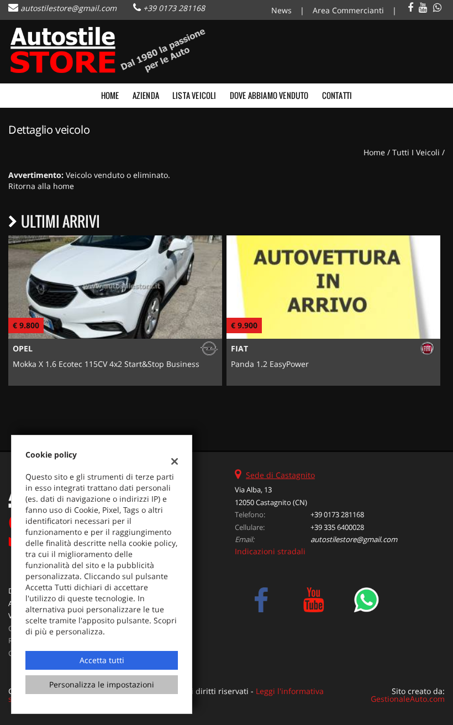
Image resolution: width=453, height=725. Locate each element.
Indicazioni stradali (270, 551)
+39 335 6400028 (337, 527)
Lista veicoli (194, 95)
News (281, 10)
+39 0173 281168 (174, 8)
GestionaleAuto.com (408, 699)
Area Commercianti (348, 10)
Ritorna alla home (41, 186)
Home (110, 95)
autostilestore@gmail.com (68, 8)
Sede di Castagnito (280, 475)
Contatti (337, 95)
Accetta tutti (102, 660)
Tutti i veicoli (416, 152)
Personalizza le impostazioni (101, 684)
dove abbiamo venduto (269, 95)
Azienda (146, 95)
